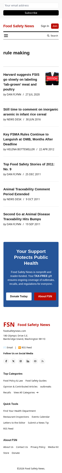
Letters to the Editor (14, 422)
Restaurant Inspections (16, 416)
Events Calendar (41, 416)
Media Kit (53, 447)
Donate (16, 452)
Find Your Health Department (19, 410)
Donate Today (19, 296)
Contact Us (22, 447)
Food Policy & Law (13, 380)
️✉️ (8, 347)
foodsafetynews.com (14, 330)
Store (6, 452)
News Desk (14, 119)
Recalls (7, 392)
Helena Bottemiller (21, 149)
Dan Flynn (14, 94)
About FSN (45, 296)
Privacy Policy (38, 447)
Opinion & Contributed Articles (20, 386)
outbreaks (45, 386)
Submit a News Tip (38, 422)
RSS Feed (8, 428)
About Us (8, 447)
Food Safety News (34, 468)
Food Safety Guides (36, 380)
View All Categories (24, 392)
